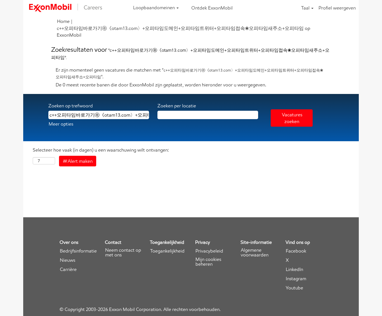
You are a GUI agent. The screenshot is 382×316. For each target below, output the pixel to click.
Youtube (294, 288)
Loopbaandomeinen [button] (154, 7)
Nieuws (67, 260)
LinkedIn (294, 269)
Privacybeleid (209, 251)
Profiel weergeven (337, 8)
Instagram (296, 278)
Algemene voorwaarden (254, 252)
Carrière (68, 269)
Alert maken (80, 161)
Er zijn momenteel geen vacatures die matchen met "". (189, 73)
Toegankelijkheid (167, 251)
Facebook (296, 251)
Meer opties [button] (61, 124)
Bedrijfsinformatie (78, 251)
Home (63, 21)
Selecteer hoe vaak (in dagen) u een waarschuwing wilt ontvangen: (101, 150)
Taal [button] (306, 8)
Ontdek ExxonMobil (212, 8)
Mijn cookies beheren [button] (208, 262)
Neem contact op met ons (123, 252)
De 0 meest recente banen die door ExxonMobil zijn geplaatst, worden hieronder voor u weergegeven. (161, 85)
